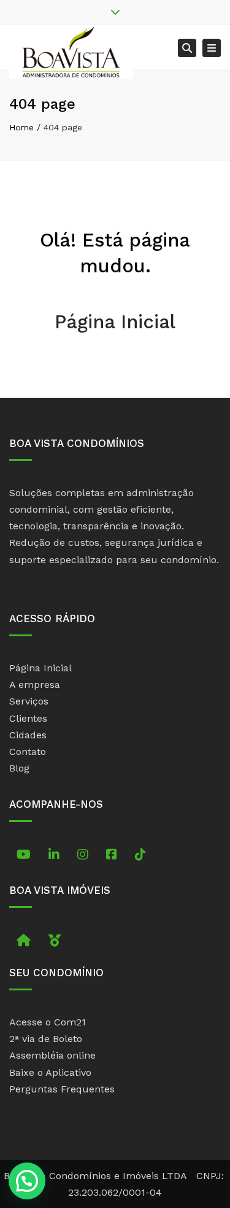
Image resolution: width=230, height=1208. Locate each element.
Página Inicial (115, 321)
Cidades (28, 735)
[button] (27, 1181)
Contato (27, 751)
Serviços (28, 701)
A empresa (34, 684)
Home (21, 127)
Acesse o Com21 (47, 1022)
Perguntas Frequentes (62, 1089)
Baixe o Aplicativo (50, 1072)
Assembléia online (52, 1055)
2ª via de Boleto (45, 1038)
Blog (19, 768)
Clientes (28, 718)
